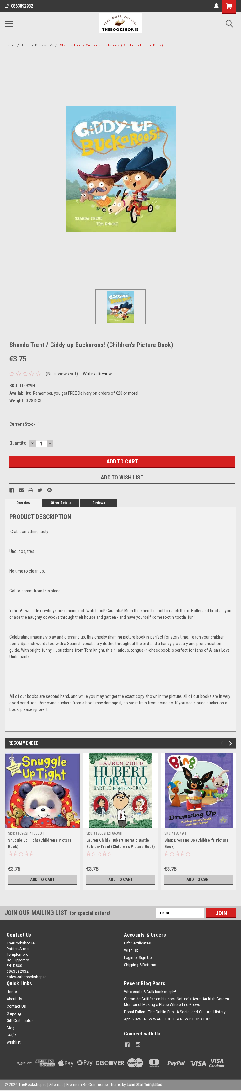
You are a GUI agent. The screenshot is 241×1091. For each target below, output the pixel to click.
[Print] (30, 490)
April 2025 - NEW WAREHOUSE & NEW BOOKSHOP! (167, 1019)
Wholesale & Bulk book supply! (150, 992)
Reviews (98, 503)
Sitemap (56, 1085)
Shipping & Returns (140, 965)
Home (10, 45)
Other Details (61, 503)
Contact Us (16, 1006)
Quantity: (17, 443)
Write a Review (97, 373)
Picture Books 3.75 (37, 45)
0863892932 (22, 5)
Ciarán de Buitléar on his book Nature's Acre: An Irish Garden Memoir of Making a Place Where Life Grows (176, 1002)
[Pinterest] (49, 490)
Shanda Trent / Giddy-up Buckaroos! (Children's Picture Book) (111, 45)
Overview (23, 503)
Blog (10, 1028)
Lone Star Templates (144, 1085)
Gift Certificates (137, 943)
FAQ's (12, 1035)
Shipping (14, 1013)
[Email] (21, 490)
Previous (222, 743)
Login (128, 957)
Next (231, 743)
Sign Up (145, 957)
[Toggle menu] (9, 23)
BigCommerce (95, 1085)
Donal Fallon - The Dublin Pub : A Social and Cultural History (175, 1012)
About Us (14, 999)
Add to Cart (42, 879)
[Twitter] (40, 490)
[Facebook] (11, 490)
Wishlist (131, 950)
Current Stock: (24, 424)
